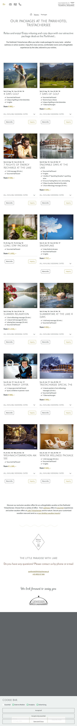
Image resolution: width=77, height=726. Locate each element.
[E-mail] (15, 4)
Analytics (32, 705)
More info (9, 122)
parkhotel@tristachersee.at (38, 571)
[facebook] (65, 655)
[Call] (20, 4)
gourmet (60, 508)
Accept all (38, 710)
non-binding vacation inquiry (49, 513)
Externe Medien (19, 705)
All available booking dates (16, 114)
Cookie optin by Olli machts (69, 725)
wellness (46, 508)
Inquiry (32, 122)
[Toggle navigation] (4, 4)
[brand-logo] (66, 4)
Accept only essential (38, 716)
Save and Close (38, 722)
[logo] (38, 631)
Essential (8, 705)
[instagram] (70, 655)
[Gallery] (10, 4)
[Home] (31, 14)
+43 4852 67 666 (38, 574)
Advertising (42, 705)
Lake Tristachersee (34, 510)
